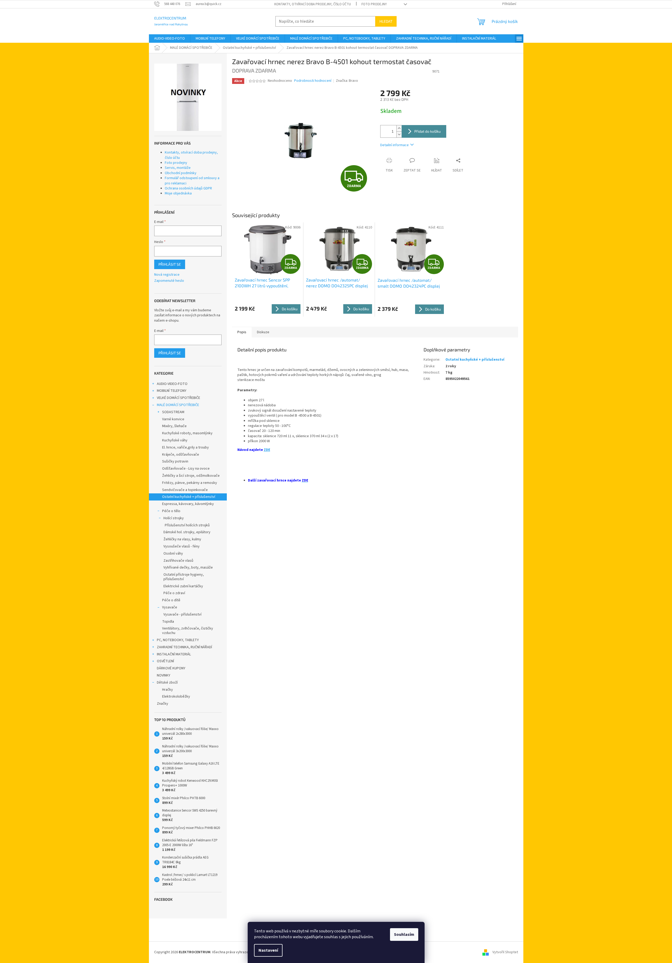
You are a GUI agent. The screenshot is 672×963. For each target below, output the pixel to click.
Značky (162, 703)
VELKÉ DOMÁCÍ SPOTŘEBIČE (178, 398)
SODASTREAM (173, 412)
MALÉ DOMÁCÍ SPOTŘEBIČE (178, 405)
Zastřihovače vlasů (178, 560)
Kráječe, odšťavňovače (180, 454)
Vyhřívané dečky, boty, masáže (188, 567)
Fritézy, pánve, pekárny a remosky (189, 482)
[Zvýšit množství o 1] (399, 128)
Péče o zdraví (174, 593)
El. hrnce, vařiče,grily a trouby (185, 447)
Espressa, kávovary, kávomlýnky (188, 504)
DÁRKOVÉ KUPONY (171, 668)
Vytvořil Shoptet (505, 952)
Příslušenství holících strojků (187, 525)
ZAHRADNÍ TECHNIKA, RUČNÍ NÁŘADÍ (184, 647)
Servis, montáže (178, 167)
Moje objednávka (178, 193)
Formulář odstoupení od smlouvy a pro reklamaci (192, 180)
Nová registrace (167, 274)
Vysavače (169, 607)
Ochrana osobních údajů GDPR (188, 188)
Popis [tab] (241, 332)
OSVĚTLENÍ (165, 661)
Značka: (347, 80)
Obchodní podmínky (180, 173)
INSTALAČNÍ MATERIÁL (174, 654)
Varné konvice (173, 419)
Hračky (167, 689)
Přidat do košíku (427, 131)
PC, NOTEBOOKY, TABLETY (178, 640)
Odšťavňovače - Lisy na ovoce (186, 468)
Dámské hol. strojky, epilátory (186, 532)
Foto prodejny (374, 4)
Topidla (168, 621)
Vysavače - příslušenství (182, 614)
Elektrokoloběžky (176, 696)
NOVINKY (163, 675)
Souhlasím (404, 934)
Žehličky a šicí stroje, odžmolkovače (191, 475)
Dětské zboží (167, 682)
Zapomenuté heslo (169, 280)
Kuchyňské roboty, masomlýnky (187, 433)
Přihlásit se (169, 264)
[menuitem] (169, 38)
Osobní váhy (173, 553)
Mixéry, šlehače (174, 426)
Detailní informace (394, 145)
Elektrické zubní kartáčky (183, 586)
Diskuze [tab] (263, 332)
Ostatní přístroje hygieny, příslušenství (183, 577)
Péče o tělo (171, 511)
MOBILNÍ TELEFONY (171, 390)
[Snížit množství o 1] (399, 134)
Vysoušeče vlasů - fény (181, 546)
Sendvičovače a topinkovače (185, 490)
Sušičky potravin (175, 461)
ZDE (267, 449)
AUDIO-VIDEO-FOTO (172, 384)
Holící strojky (173, 518)
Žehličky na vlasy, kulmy (182, 539)
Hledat (385, 21)
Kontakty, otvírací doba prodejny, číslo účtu (312, 4)
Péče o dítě (171, 600)
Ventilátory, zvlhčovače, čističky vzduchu (187, 631)
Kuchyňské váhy (174, 440)
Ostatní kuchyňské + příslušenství (188, 496)
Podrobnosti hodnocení (312, 80)
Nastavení (268, 950)
